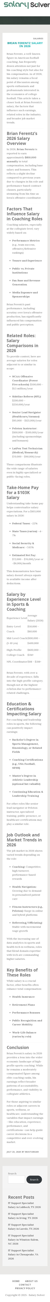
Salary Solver (25, 5)
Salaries (38, 38)
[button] (25, 13)
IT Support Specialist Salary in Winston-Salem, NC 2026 (23, 1239)
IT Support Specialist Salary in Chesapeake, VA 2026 (23, 1254)
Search (12, 1173)
